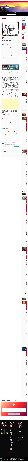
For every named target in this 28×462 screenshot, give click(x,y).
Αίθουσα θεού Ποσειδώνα (23, 28)
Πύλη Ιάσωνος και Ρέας (5, 7)
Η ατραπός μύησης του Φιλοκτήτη (26, 101)
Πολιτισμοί (3, 37)
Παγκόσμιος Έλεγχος (26, 207)
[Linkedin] (4, 44)
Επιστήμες (26, 257)
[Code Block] (12, 144)
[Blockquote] (11, 144)
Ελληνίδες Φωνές (26, 199)
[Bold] (5, 144)
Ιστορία (26, 48)
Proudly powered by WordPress (8, 459)
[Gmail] (6, 44)
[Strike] (8, 144)
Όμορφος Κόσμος (10, 12)
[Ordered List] (9, 144)
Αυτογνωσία (26, 119)
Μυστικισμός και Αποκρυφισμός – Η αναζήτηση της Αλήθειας (26, 137)
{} (14, 144)
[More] (7, 44)
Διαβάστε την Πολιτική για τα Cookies (20, 426)
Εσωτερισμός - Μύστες (26, 126)
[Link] (13, 144)
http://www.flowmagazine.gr (5, 114)
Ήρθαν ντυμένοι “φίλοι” (17, 12)
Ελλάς (5, 12)
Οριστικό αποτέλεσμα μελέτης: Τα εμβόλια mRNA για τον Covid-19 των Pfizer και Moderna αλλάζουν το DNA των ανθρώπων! (26, 374)
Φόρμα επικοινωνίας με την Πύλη (20, 441)
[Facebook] (2, 44)
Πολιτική (26, 213)
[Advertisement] (10, 104)
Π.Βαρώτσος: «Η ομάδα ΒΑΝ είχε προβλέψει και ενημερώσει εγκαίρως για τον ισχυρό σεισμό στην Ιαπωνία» (26, 274)
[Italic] (6, 144)
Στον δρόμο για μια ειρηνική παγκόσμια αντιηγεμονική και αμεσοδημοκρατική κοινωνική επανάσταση (26, 230)
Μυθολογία (26, 52)
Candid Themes (22, 459)
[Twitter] (3, 44)
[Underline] (7, 144)
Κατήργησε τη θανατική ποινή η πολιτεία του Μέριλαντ (16, 132)
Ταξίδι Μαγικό (3, 14)
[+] (15, 144)
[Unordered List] (10, 144)
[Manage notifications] (1, 460)
